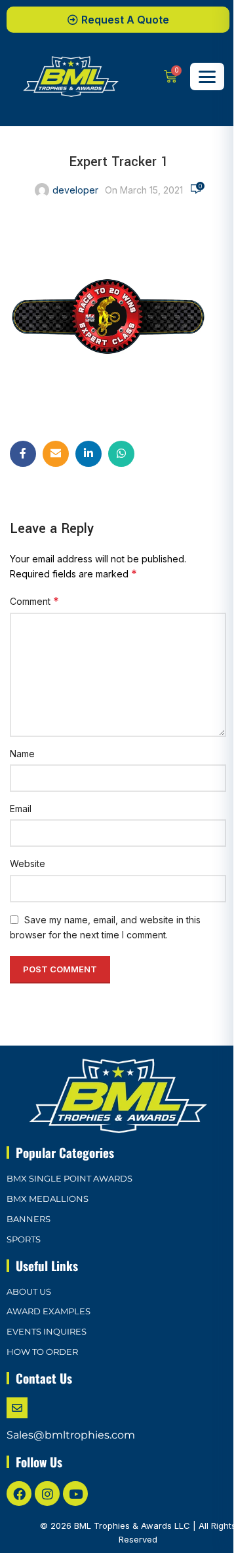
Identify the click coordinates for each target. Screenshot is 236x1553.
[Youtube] (75, 1493)
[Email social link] (56, 454)
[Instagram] (47, 1493)
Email (20, 808)
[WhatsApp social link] (121, 454)
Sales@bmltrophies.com (71, 1435)
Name (22, 753)
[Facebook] (19, 1493)
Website (27, 863)
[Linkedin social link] (88, 454)
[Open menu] (207, 76)
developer (75, 190)
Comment (34, 600)
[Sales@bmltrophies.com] (17, 1407)
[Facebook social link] (23, 454)
